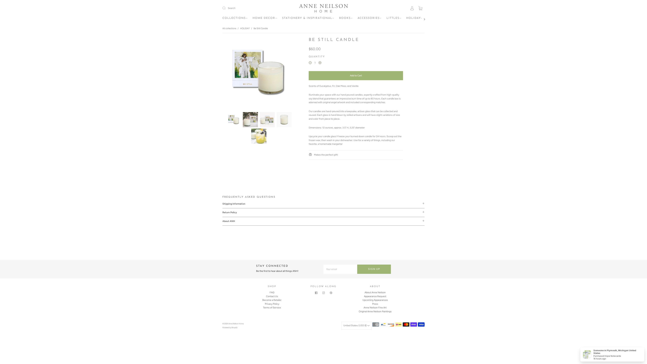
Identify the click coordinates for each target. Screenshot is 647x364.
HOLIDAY (413, 18)
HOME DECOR (264, 18)
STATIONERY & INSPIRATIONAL (307, 18)
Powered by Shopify (229, 327)
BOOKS (345, 18)
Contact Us (272, 296)
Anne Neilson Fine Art (375, 307)
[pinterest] (331, 292)
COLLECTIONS (234, 18)
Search (231, 8)
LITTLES (393, 18)
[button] (230, 74)
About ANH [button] (228, 221)
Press (375, 303)
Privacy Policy (272, 303)
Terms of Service (272, 307)
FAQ (272, 292)
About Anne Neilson (375, 292)
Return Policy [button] (229, 212)
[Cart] (420, 8)
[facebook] (316, 292)
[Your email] (340, 269)
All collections (229, 28)
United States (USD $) (355, 325)
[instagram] (323, 292)
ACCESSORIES (369, 18)
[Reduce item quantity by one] (310, 63)
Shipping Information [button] (233, 203)
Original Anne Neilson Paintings (375, 311)
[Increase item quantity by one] (320, 63)
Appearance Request (375, 296)
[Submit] (226, 8)
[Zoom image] (259, 74)
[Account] (412, 8)
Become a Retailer (272, 300)
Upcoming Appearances (375, 300)
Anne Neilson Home (236, 324)
